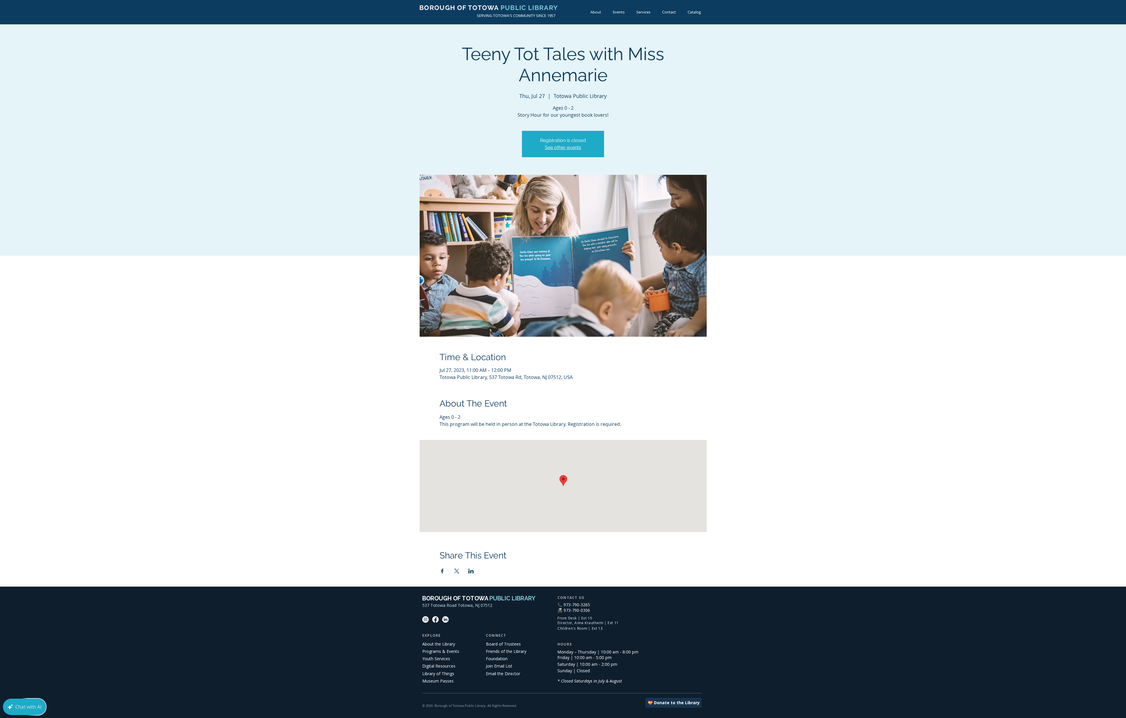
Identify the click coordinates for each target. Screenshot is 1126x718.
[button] (618, 12)
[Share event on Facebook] (442, 571)
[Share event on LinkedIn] (471, 571)
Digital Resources (438, 666)
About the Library (438, 644)
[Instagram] (425, 619)
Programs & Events (440, 651)
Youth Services (436, 658)
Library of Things (438, 673)
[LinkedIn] (445, 619)
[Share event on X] (456, 571)
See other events (563, 147)
